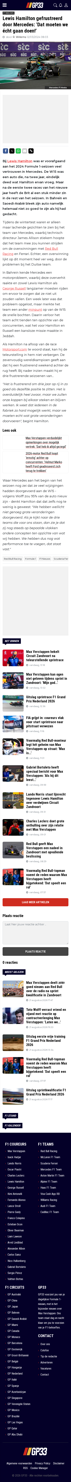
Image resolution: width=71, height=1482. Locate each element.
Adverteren (46, 1362)
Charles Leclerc (16, 1175)
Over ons (45, 1344)
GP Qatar (12, 1428)
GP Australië (14, 1294)
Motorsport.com (15, 349)
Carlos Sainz (14, 1254)
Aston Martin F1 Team (52, 1175)
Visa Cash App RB (50, 1194)
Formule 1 (30, 558)
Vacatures (45, 1368)
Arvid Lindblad (15, 1242)
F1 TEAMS (46, 1144)
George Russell (14, 288)
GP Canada (13, 1331)
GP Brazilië (13, 1416)
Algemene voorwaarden (19, 1463)
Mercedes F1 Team (51, 1169)
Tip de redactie (48, 1356)
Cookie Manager (39, 1468)
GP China (12, 1300)
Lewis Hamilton (19, 161)
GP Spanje (13, 1385)
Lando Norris (14, 1163)
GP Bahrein (13, 1312)
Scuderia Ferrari (49, 1163)
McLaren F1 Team (50, 1157)
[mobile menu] (5, 5)
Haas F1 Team (48, 1187)
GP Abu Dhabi (15, 1434)
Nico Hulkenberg (17, 1261)
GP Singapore (15, 1398)
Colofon (44, 1350)
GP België (13, 1361)
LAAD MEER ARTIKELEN (35, 902)
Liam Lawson (15, 1236)
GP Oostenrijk (15, 1349)
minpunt (35, 310)
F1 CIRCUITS (14, 1287)
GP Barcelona (15, 1343)
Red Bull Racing (13, 558)
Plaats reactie (35, 951)
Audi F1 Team (47, 1206)
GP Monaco (14, 1337)
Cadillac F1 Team (49, 1212)
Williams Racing (48, 1200)
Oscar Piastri (14, 1169)
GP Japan (13, 1306)
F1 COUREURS (15, 1144)
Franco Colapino (16, 1218)
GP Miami (13, 1325)
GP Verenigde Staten (19, 1404)
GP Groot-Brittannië (18, 1355)
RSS (25, 1468)
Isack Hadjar (14, 1157)
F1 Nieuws (44, 558)
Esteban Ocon (15, 1224)
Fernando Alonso (17, 1200)
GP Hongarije (15, 1367)
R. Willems (20, 37)
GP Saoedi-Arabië (17, 1319)
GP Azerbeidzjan (17, 1392)
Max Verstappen (16, 1151)
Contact (44, 1374)
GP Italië (12, 1379)
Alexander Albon (16, 1248)
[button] (55, 5)
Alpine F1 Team (48, 1181)
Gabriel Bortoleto (17, 1267)
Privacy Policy (42, 1463)
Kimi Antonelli (15, 1194)
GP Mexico (13, 1410)
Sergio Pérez (15, 1273)
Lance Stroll (14, 1206)
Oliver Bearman (16, 1230)
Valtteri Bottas (15, 1279)
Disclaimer (58, 1463)
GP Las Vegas (15, 1422)
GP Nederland (15, 1373)
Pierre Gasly (14, 1212)
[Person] (66, 5)
